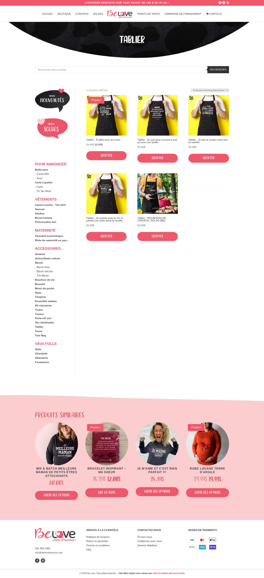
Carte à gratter (43, 182)
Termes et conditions (98, 545)
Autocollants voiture (47, 258)
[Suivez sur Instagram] (43, 560)
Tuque (39, 309)
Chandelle (41, 353)
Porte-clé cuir (43, 318)
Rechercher (218, 69)
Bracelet (40, 284)
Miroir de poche (44, 288)
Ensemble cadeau (46, 301)
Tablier (39, 326)
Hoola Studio (178, 573)
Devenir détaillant (147, 545)
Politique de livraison (98, 536)
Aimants (40, 254)
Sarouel (39, 209)
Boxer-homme (43, 217)
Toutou (39, 314)
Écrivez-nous (144, 536)
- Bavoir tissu (42, 267)
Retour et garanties (97, 541)
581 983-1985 (42, 548)
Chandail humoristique (49, 236)
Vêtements (41, 357)
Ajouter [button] (106, 155)
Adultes (40, 213)
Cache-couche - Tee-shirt (50, 204)
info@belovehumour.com (49, 552)
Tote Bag (40, 335)
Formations (42, 362)
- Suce (38, 178)
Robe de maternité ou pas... (52, 240)
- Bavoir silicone (44, 271)
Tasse (38, 331)
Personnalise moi (45, 221)
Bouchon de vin (45, 279)
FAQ (88, 549)
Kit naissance (43, 305)
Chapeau (40, 296)
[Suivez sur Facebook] (37, 560)
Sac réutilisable (44, 322)
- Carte (39, 186)
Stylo (38, 292)
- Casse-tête (42, 173)
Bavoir (39, 262)
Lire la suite (106, 492)
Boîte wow (41, 169)
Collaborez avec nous (149, 541)
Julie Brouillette (161, 573)
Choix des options (57, 495)
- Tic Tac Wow (43, 191)
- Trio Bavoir (42, 275)
